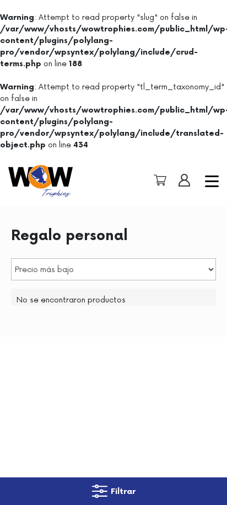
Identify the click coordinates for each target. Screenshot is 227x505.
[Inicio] (48, 181)
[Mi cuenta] (181, 180)
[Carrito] (157, 180)
